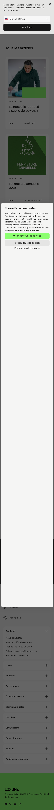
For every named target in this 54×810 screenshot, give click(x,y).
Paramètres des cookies (27, 248)
